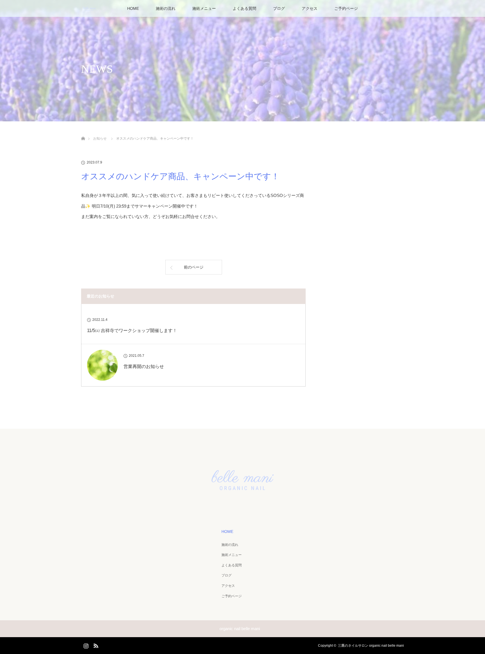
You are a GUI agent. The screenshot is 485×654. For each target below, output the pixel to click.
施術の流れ (165, 8)
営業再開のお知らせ (143, 366)
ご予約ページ (346, 8)
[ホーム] (83, 132)
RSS (95, 645)
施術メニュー (204, 8)
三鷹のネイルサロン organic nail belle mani (371, 646)
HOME (133, 8)
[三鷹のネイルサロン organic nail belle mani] (242, 503)
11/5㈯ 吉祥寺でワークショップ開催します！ (132, 330)
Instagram (85, 645)
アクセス (309, 8)
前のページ (193, 267)
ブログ (279, 8)
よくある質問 (244, 8)
